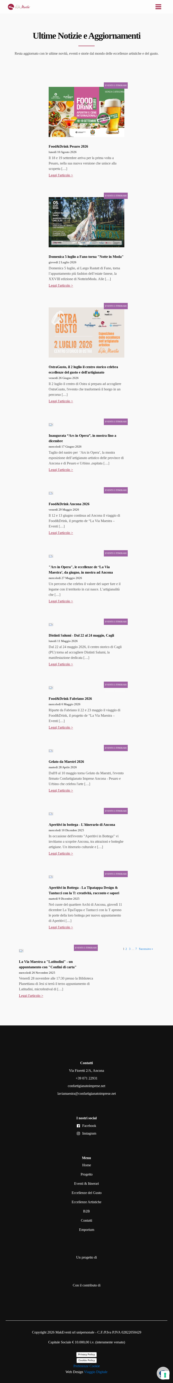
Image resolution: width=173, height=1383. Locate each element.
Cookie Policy (86, 1360)
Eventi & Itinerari (86, 1183)
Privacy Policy (86, 1354)
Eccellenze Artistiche (86, 1202)
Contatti (86, 1220)
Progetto (87, 1174)
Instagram (89, 1133)
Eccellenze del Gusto (87, 1193)
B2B (86, 1211)
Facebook (89, 1126)
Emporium (86, 1230)
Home (86, 1165)
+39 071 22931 (87, 1078)
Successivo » (146, 949)
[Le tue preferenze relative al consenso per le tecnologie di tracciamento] (165, 1375)
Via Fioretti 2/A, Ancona (86, 1070)
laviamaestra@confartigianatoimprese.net (86, 1093)
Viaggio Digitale (95, 1372)
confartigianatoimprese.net (86, 1086)
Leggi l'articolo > (61, 175)
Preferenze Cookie (86, 1366)
